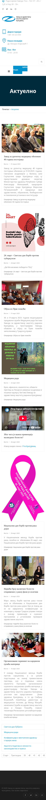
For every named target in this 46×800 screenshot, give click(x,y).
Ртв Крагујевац (29, 446)
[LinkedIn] (11, 9)
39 (25, 755)
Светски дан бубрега (13, 727)
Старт (5, 755)
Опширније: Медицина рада (14, 399)
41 (34, 755)
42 (39, 755)
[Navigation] (9, 71)
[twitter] (7, 9)
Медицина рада (11, 378)
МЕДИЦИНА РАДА (20, 68)
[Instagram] (15, 9)
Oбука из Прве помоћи (14, 309)
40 (29, 755)
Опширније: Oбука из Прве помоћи (17, 335)
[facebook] (2, 9)
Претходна (16, 755)
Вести (6, 164)
